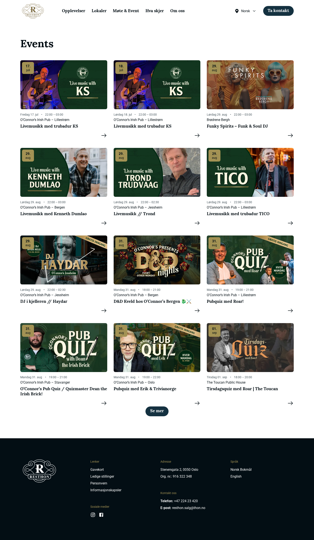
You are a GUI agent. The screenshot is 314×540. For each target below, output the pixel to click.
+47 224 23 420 (186, 501)
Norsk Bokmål (241, 470)
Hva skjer (154, 11)
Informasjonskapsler (105, 490)
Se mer (157, 411)
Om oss (177, 11)
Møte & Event (126, 11)
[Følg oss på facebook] (101, 516)
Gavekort (97, 470)
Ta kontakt (278, 11)
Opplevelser (73, 11)
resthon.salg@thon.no (188, 508)
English (236, 476)
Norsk (245, 11)
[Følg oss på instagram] (92, 516)
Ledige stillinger (102, 476)
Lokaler (99, 11)
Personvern (98, 483)
